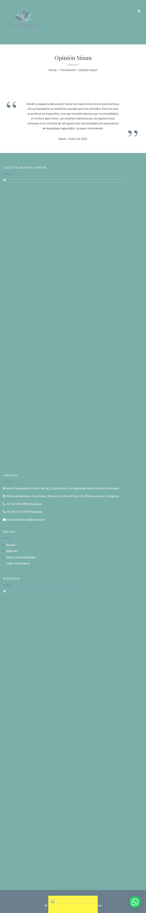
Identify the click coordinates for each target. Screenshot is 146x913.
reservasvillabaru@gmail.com (25, 519)
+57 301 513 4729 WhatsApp (24, 512)
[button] (135, 902)
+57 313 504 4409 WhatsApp (24, 504)
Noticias (10, 545)
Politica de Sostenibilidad (20, 557)
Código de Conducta (18, 563)
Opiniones (12, 551)
